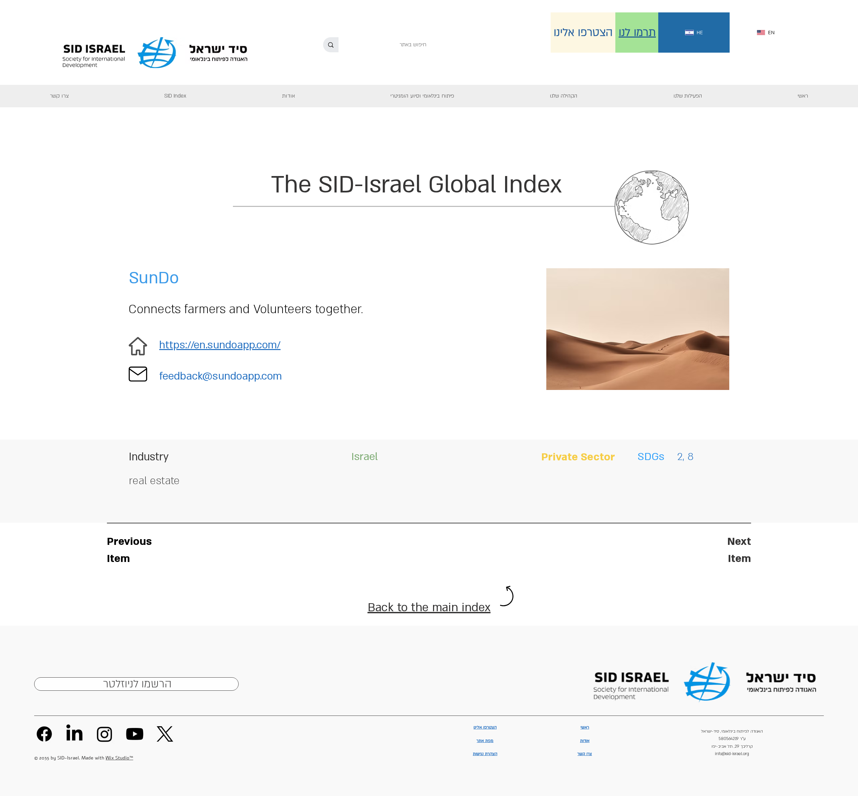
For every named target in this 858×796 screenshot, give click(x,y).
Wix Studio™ (119, 758)
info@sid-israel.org (732, 753)
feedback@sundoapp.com (220, 376)
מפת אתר (485, 740)
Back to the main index (429, 608)
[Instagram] (105, 734)
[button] (687, 96)
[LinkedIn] (74, 734)
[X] (165, 734)
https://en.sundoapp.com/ (220, 345)
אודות (585, 740)
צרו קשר (584, 753)
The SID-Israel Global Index (416, 185)
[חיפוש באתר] (331, 44)
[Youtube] (135, 734)
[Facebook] (44, 734)
